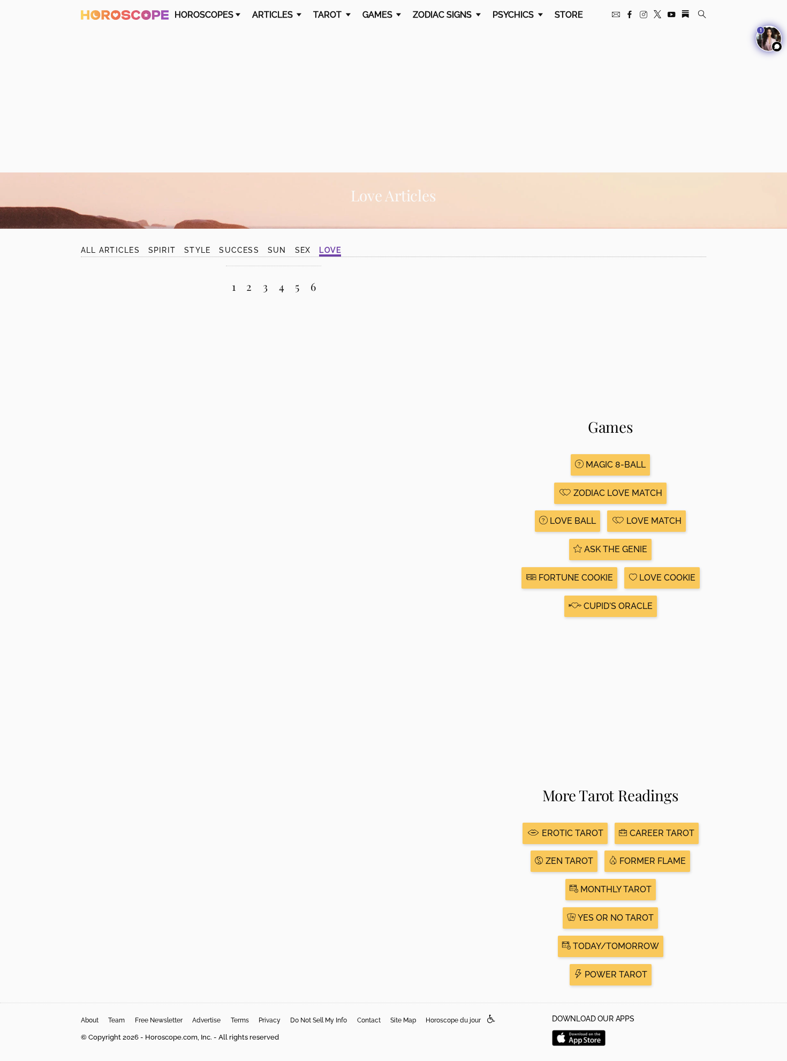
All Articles (110, 250)
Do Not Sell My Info (318, 1020)
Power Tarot (614, 974)
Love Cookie (666, 578)
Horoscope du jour (453, 1020)
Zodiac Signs (443, 15)
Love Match (653, 521)
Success (239, 250)
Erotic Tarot (571, 833)
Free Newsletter (159, 1020)
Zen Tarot (568, 861)
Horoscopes (204, 15)
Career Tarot (660, 833)
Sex (303, 250)
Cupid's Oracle (617, 606)
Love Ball (572, 521)
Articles (273, 15)
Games (378, 15)
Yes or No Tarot (615, 918)
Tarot (328, 15)
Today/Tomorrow (615, 946)
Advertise (206, 1020)
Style (197, 250)
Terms (240, 1020)
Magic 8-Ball (615, 465)
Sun (277, 250)
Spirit (162, 250)
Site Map (403, 1020)
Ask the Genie (614, 549)
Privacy (270, 1020)
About (90, 1020)
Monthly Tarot (615, 889)
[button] (491, 1019)
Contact (369, 1020)
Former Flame (651, 861)
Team (116, 1020)
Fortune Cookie (574, 578)
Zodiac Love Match (616, 493)
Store (569, 15)
